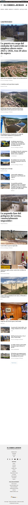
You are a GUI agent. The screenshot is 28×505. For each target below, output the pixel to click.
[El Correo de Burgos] (14, 5)
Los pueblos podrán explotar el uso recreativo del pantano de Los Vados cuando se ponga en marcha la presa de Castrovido (19, 186)
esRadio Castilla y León (14, 491)
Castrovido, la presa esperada (9, 245)
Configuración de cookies (14, 503)
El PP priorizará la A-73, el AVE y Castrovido (18, 336)
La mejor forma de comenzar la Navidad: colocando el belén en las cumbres (19, 153)
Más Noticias (14, 362)
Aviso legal (6, 501)
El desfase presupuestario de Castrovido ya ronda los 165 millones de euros (18, 355)
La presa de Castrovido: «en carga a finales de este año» (19, 328)
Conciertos (23, 1)
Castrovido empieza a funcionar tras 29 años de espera (18, 176)
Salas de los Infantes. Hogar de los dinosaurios (14, 78)
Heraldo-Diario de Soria (14, 488)
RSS (14, 456)
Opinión (14, 479)
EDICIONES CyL (23, 0)
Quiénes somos (14, 451)
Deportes (14, 466)
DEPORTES (16, 9)
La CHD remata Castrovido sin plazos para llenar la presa (18, 346)
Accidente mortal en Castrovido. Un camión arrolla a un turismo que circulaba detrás (18, 143)
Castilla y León (23, 9)
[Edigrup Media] (14, 497)
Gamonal (10, 1)
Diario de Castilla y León (14, 485)
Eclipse (7, 1)
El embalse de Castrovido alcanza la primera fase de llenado (18, 161)
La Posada (14, 474)
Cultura (14, 469)
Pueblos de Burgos (16, 1)
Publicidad (14, 453)
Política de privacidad (12, 501)
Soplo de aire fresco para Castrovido (11, 321)
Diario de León (14, 483)
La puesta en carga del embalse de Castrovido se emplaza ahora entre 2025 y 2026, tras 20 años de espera (14, 48)
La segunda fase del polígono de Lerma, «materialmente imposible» (11, 217)
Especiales (14, 471)
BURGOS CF (11, 9)
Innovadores (14, 477)
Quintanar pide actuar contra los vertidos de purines (13, 270)
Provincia (14, 465)
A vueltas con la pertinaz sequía (10, 84)
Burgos (2, 9)
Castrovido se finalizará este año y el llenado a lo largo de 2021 (14, 296)
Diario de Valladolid (14, 486)
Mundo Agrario (14, 476)
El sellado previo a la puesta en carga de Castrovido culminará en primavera (12, 134)
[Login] (26, 5)
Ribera (6, 9)
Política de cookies (20, 501)
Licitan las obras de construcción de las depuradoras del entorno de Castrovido (12, 109)
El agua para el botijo (7, 168)
